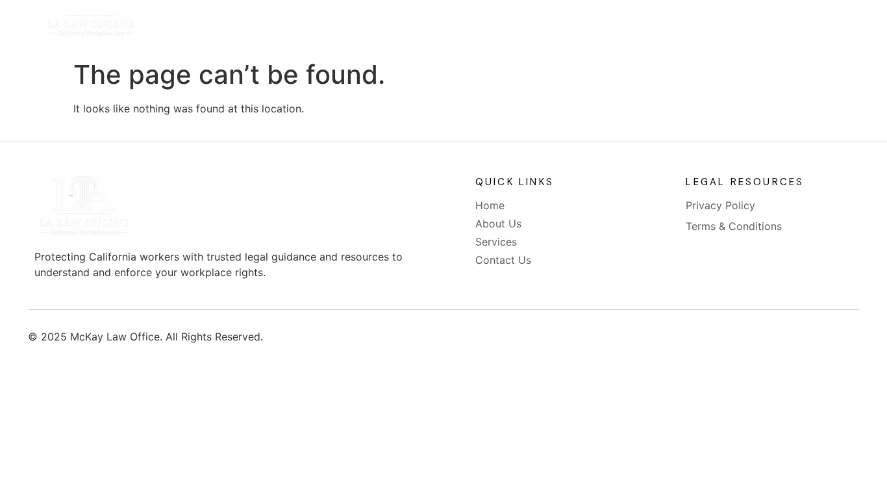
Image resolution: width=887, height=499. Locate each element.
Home (340, 27)
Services (488, 27)
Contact (563, 27)
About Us (411, 27)
